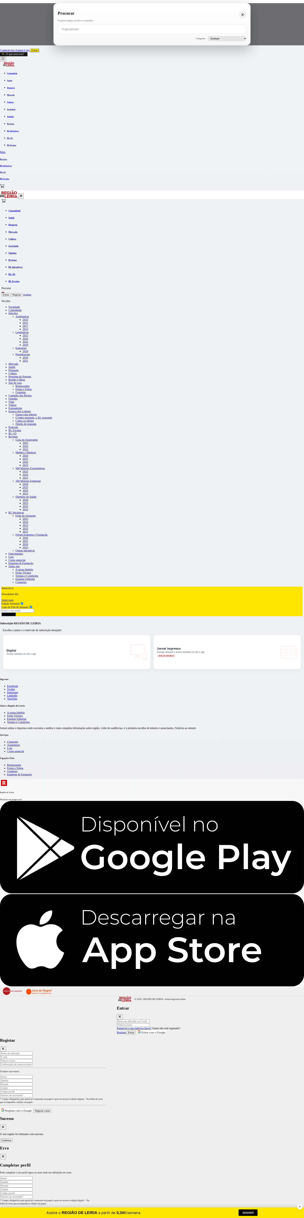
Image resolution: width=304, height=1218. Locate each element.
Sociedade (14, 306)
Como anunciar (17, 560)
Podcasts (13, 427)
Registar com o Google (18, 1110)
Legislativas (22, 332)
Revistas (13, 436)
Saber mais (7, 600)
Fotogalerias (15, 408)
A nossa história (24, 569)
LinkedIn (12, 695)
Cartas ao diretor (24, 420)
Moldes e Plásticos (25, 452)
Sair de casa (15, 382)
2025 (25, 319)
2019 (25, 344)
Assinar (19, 50)
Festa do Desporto (25, 515)
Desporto (13, 370)
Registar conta (42, 1111)
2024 (25, 338)
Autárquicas (22, 316)
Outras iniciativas (25, 550)
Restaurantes (22, 386)
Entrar (34, 50)
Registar (16, 295)
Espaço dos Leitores (19, 411)
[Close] (120, 1016)
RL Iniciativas (16, 512)
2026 (25, 357)
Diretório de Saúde (25, 496)
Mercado (13, 363)
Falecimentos (15, 553)
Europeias (21, 348)
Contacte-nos (7, 50)
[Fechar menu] (21, 196)
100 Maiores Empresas (28, 480)
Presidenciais (22, 354)
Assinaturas (13, 744)
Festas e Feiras (23, 389)
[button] (152, 152)
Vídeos (12, 405)
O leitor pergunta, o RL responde (33, 417)
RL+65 (12, 433)
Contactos (21, 582)
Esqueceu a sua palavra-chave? (134, 1028)
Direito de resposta (25, 424)
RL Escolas (14, 430)
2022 (25, 341)
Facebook (12, 686)
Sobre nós (14, 566)
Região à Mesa (16, 379)
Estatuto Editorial (25, 579)
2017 (25, 325)
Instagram (12, 692)
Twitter (11, 689)
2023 (25, 449)
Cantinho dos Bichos (20, 395)
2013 (25, 329)
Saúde (11, 367)
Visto (11, 401)
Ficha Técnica (23, 572)
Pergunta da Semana (19, 376)
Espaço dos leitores (26, 414)
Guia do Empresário (26, 439)
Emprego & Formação (20, 563)
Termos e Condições (26, 575)
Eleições (13, 313)
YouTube (12, 698)
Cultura (12, 373)
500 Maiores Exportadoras (30, 468)
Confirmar (6, 1140)
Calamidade (15, 310)
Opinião (12, 398)
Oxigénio (20, 392)
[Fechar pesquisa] (242, 14)
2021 (25, 322)
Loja (27, 50)
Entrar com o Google (153, 1032)
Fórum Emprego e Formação (31, 534)
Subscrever (8, 614)
